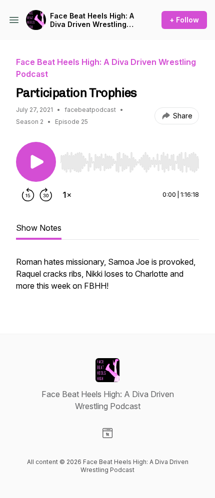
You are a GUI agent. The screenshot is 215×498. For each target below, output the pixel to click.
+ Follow (184, 19)
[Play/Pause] (36, 162)
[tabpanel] (107, 279)
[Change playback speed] (67, 195)
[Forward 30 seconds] (46, 195)
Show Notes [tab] (39, 228)
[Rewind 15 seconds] (28, 195)
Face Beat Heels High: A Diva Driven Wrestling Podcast (92, 20)
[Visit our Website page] (107, 433)
